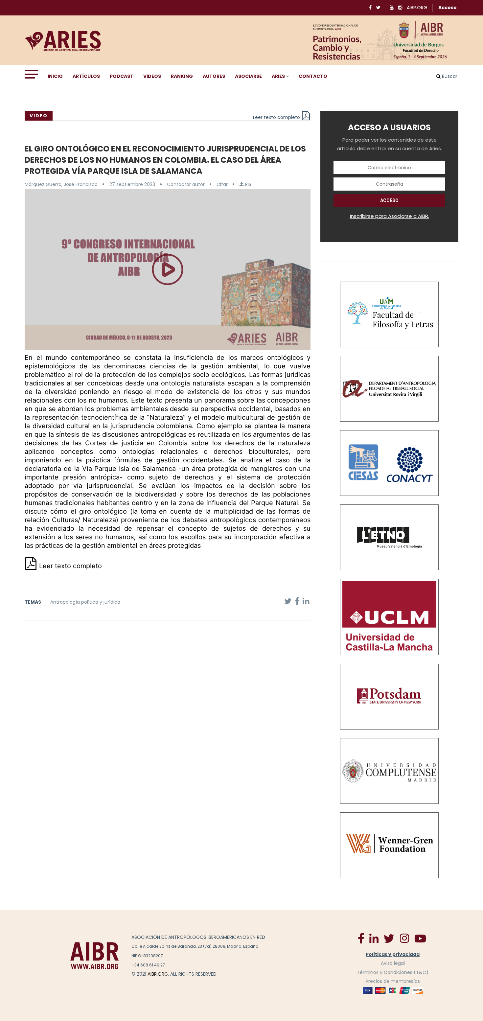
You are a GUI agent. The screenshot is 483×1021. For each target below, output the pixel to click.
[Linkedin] (374, 938)
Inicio (55, 76)
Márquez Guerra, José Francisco (61, 184)
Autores (214, 76)
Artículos (86, 76)
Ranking (182, 76)
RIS (247, 184)
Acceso (447, 7)
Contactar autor (186, 184)
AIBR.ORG (417, 7)
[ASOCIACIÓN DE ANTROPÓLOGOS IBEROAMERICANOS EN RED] (94, 955)
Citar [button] (222, 184)
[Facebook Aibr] (361, 938)
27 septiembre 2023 (132, 184)
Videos (152, 76)
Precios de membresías (393, 981)
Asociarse (248, 76)
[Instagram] (404, 938)
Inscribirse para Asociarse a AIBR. (389, 216)
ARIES (278, 76)
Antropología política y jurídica (85, 602)
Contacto (313, 76)
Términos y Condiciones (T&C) (392, 972)
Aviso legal (393, 963)
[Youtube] (420, 938)
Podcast (121, 76)
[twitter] (389, 938)
